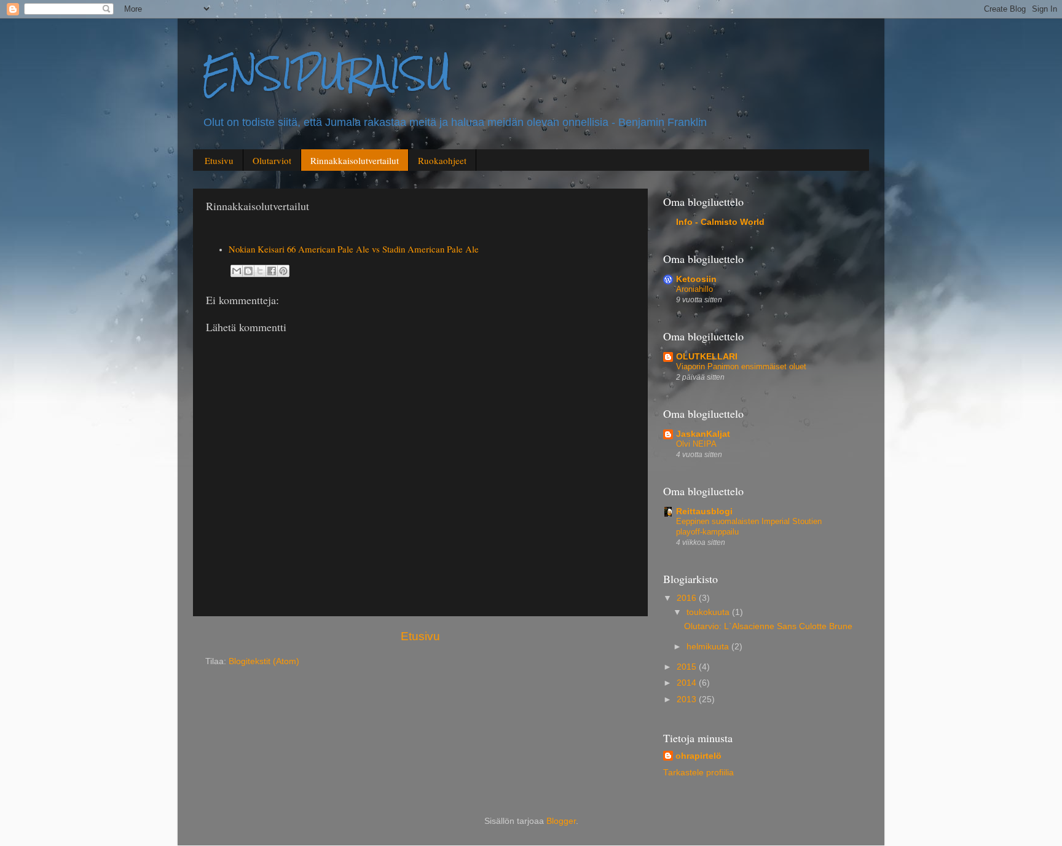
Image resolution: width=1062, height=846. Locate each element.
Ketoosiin (696, 279)
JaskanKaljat (703, 434)
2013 (688, 699)
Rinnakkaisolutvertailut (354, 160)
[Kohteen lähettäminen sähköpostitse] (236, 271)
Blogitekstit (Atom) (264, 661)
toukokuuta (709, 612)
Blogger (561, 821)
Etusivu (219, 160)
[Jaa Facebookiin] (272, 271)
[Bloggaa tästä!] (248, 271)
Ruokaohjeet (442, 160)
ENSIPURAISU (327, 73)
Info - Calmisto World (720, 222)
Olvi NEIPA (696, 443)
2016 (688, 598)
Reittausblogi (704, 511)
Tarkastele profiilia (698, 772)
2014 (688, 682)
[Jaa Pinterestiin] (283, 271)
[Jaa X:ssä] (260, 271)
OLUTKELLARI (707, 356)
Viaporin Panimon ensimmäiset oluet (741, 366)
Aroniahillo (694, 289)
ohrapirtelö (698, 756)
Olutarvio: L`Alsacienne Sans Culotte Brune (768, 626)
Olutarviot (272, 160)
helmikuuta (708, 646)
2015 (688, 667)
